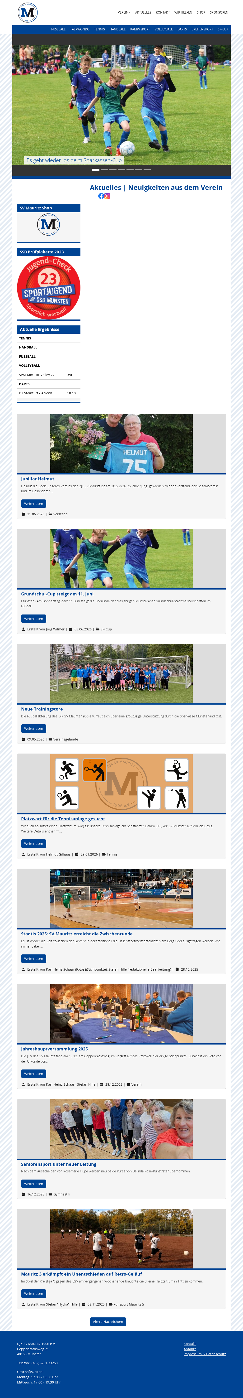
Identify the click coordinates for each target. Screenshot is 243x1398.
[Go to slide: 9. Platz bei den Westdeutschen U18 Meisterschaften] (130, 170)
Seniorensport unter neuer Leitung (58, 1164)
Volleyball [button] (164, 29)
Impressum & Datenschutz (205, 1354)
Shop (201, 12)
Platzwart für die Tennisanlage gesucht (63, 819)
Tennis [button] (99, 29)
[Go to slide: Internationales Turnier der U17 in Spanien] (147, 170)
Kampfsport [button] (140, 29)
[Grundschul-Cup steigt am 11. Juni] (88, 558)
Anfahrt (190, 1349)
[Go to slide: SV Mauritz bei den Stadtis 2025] (113, 170)
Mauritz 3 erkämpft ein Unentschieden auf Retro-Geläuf (81, 1274)
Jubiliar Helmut (37, 479)
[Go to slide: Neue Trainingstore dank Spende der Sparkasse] (104, 170)
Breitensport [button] (202, 29)
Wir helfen (183, 12)
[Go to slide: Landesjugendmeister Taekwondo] (138, 170)
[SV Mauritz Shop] (48, 227)
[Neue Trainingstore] (88, 673)
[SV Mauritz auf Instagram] (107, 195)
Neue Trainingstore (42, 709)
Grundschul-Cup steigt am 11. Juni (57, 594)
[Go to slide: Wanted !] (121, 170)
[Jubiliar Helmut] (88, 443)
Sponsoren (219, 12)
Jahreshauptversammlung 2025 (54, 1049)
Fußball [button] (58, 29)
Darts (182, 29)
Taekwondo (79, 29)
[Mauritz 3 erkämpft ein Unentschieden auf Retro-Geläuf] (88, 1238)
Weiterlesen (33, 503)
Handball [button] (118, 29)
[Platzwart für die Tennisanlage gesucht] (88, 783)
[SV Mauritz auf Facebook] (101, 195)
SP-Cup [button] (223, 29)
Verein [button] (123, 12)
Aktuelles (143, 12)
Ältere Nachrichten (108, 1321)
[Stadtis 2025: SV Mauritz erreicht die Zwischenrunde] (88, 898)
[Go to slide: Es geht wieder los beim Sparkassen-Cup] (95, 170)
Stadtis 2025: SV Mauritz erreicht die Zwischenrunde (77, 934)
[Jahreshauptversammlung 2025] (88, 1013)
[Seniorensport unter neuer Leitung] (88, 1128)
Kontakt (163, 12)
